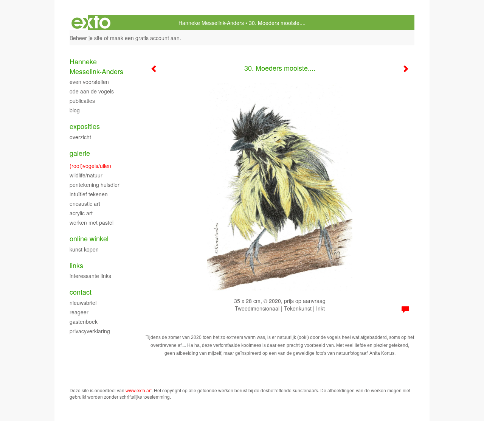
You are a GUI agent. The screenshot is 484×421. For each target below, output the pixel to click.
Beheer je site (86, 38)
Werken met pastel (91, 222)
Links (76, 265)
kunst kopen (84, 249)
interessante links (90, 276)
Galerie (80, 153)
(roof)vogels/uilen (90, 165)
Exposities (85, 126)
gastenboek (84, 321)
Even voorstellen (89, 81)
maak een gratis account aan (145, 38)
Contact (81, 292)
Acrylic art (81, 213)
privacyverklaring (90, 331)
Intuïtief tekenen (89, 194)
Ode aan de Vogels (92, 91)
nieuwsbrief (83, 302)
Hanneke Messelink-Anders (211, 22)
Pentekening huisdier (94, 184)
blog (75, 110)
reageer (79, 312)
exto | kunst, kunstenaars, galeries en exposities (91, 22)
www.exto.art (139, 390)
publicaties (82, 100)
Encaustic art (85, 203)
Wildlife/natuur (86, 175)
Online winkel (89, 238)
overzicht (80, 137)
